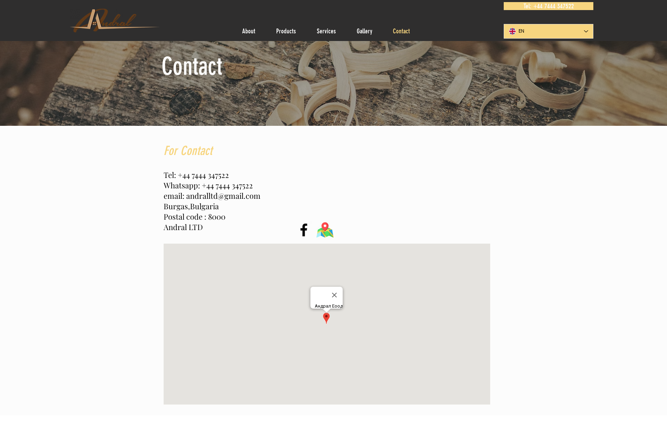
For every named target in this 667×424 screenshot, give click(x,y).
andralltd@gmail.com (223, 195)
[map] (325, 229)
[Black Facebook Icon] (303, 229)
